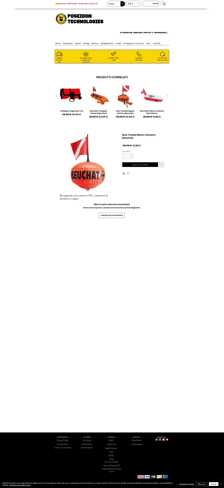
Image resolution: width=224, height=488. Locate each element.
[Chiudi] (221, 484)
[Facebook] (156, 439)
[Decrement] (124, 156)
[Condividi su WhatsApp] (128, 173)
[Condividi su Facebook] (123, 173)
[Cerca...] (123, 3)
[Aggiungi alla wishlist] (161, 164)
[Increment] (131, 156)
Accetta (213, 484)
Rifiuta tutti (202, 484)
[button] (164, 3)
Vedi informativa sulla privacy (19, 485)
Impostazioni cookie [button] (186, 484)
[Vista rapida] (72, 96)
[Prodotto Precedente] (56, 95)
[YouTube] (167, 439)
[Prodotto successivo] (167, 95)
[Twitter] (163, 439)
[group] (112, 102)
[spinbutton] (128, 156)
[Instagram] (160, 439)
